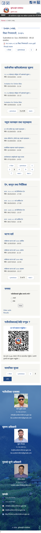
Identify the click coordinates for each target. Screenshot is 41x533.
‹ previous (21, 50)
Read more (8, 47)
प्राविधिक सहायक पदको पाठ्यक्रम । (14, 148)
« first (9, 50)
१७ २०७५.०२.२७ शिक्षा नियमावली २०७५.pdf (20, 43)
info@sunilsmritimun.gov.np (21, 415)
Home (3, 20)
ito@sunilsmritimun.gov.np (21, 450)
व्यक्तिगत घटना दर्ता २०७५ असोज (14, 250)
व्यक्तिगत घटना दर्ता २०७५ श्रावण (14, 269)
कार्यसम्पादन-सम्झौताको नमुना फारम (14, 157)
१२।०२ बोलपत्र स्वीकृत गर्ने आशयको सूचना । (17, 74)
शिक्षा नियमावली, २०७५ (13, 33)
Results (6, 313)
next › (31, 111)
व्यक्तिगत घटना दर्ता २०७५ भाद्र (13, 259)
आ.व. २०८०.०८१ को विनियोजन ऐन (14, 191)
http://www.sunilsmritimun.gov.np (17, 514)
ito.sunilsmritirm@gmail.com (21, 418)
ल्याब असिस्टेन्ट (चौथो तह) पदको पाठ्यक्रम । (17, 138)
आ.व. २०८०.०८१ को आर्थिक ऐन (13, 201)
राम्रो (14, 298)
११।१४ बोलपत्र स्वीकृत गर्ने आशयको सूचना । (17, 93)
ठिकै (14, 301)
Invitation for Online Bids (13, 84)
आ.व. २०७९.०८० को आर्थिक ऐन (13, 219)
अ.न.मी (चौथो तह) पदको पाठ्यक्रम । (15, 129)
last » (29, 173)
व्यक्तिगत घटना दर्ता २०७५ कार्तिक (14, 241)
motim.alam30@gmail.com (21, 485)
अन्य (7, 379)
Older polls (7, 310)
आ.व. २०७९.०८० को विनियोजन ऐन (14, 210)
